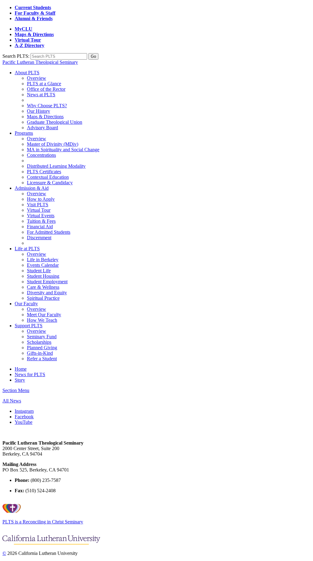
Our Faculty (26, 303)
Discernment (39, 237)
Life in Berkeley (42, 259)
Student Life (39, 270)
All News (11, 400)
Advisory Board (42, 127)
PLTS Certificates (44, 171)
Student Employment (47, 281)
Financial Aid (40, 226)
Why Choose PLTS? (47, 105)
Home (21, 369)
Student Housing (43, 276)
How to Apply (41, 199)
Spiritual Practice (43, 298)
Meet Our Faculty (44, 314)
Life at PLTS (27, 248)
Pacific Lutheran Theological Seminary (40, 62)
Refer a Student (42, 358)
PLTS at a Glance (44, 83)
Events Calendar (43, 265)
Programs (24, 133)
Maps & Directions (45, 116)
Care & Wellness (43, 287)
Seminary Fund (42, 336)
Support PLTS (28, 325)
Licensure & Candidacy (50, 182)
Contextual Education (48, 177)
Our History (38, 111)
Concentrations (41, 155)
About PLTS (27, 72)
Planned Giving (42, 347)
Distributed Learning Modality (56, 166)
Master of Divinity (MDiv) (52, 144)
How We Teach (42, 320)
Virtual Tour (38, 210)
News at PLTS (41, 94)
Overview (36, 78)
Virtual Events (40, 215)
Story (20, 380)
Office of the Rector (46, 89)
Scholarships (39, 342)
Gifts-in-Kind (40, 353)
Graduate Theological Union (54, 122)
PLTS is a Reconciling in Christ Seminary (42, 521)
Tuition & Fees (41, 221)
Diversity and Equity (47, 292)
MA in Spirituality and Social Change (63, 149)
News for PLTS (30, 374)
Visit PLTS (37, 204)
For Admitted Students (48, 232)
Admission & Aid (32, 188)
